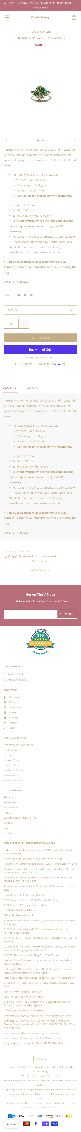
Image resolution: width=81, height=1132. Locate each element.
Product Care (11, 749)
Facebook (14, 697)
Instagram (14, 707)
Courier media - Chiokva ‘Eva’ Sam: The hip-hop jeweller (33, 1032)
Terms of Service (12, 780)
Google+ (13, 727)
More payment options (40, 357)
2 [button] (43, 140)
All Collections (11, 807)
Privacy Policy (11, 775)
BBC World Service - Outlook (18, 915)
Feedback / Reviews (14, 770)
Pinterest (13, 712)
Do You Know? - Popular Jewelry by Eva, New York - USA (32, 1038)
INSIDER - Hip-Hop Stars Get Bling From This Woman (31, 955)
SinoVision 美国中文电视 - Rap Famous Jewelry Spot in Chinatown (37, 1015)
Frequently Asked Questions (18, 744)
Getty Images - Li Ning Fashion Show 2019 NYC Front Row (33, 1043)
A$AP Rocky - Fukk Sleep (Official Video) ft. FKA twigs (31, 900)
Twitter (12, 702)
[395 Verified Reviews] (40, 656)
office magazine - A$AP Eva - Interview (24, 1010)
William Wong (40, 1071)
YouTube (13, 717)
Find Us (7, 812)
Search (7, 827)
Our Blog (8, 822)
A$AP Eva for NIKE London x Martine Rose (25, 905)
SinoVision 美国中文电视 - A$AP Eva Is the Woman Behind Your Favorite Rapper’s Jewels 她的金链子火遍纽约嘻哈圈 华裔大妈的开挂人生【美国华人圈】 (39, 1024)
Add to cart (40, 338)
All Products (10, 802)
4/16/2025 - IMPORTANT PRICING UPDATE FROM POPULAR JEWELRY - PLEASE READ (40, 5)
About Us (8, 797)
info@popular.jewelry (15, 679)
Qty (11, 324)
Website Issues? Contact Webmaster (40, 1076)
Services (8, 755)
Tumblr (13, 722)
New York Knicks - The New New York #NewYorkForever (33, 858)
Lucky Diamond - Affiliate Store (20, 817)
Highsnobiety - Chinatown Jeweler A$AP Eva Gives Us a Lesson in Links (40, 863)
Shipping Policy (11, 760)
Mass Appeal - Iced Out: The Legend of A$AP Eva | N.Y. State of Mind (40, 977)
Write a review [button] (40, 561)
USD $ (38, 1059)
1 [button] (38, 140)
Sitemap (8, 833)
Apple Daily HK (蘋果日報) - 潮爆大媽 (22, 991)
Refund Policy (11, 765)
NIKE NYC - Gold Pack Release (19, 910)
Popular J (37, 1067)
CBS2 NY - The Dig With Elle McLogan (23, 996)
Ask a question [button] (40, 570)
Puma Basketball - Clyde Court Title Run (24, 895)
